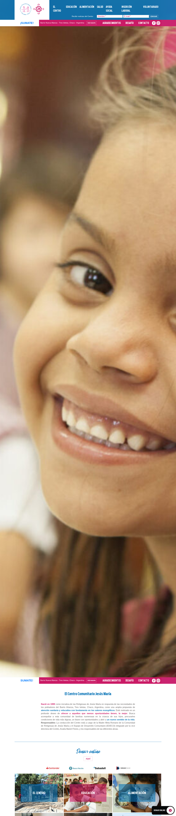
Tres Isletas (32, 9)
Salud (100, 6)
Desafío (129, 23)
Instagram (158, 23)
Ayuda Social (109, 8)
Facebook (154, 23)
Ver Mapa (91, 23)
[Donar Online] (163, 810)
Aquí (88, 805)
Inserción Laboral (126, 8)
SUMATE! (26, 726)
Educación (71, 6)
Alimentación (86, 6)
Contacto (143, 23)
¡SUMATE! (27, 23)
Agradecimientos (112, 23)
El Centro (57, 8)
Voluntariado (150, 6)
